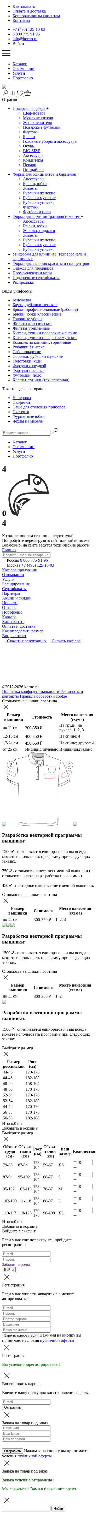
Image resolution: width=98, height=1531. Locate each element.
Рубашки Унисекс (28, 347)
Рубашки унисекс (38, 202)
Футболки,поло (37, 212)
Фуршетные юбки (29, 416)
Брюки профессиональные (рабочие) (45, 309)
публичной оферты (57, 1340)
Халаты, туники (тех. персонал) (41, 380)
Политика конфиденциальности (31, 691)
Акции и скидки (17, 598)
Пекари (29, 165)
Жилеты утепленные (31, 328)
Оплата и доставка (29, 11)
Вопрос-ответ (14, 635)
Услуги (19, 73)
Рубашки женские (39, 193)
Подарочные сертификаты (36, 277)
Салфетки (21, 402)
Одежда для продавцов (33, 268)
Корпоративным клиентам (36, 16)
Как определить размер (22, 631)
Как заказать (24, 6)
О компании (23, 68)
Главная (9, 550)
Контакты (21, 20)
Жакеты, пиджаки (39, 230)
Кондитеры (33, 160)
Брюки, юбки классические (37, 314)
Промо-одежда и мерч (32, 273)
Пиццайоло (33, 169)
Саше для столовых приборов (39, 407)
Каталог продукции (19, 570)
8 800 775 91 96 (26, 34)
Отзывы (9, 607)
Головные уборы (27, 319)
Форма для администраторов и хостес (47, 216)
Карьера (9, 617)
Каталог (20, 64)
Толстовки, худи (27, 361)
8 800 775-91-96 (34, 560)
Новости (10, 603)
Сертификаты (14, 588)
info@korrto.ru (25, 39)
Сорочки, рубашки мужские (38, 356)
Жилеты (30, 188)
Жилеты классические (32, 323)
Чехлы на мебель (28, 421)
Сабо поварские (27, 351)
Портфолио (23, 78)
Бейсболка (22, 300)
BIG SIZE (31, 151)
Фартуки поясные (28, 370)
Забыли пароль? (16, 1264)
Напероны (22, 397)
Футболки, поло (27, 375)
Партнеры (11, 593)
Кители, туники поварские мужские (45, 337)
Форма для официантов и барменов (45, 174)
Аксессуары (33, 155)
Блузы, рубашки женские (35, 304)
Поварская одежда (29, 108)
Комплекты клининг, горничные (42, 342)
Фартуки (31, 132)
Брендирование (16, 584)
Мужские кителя (38, 118)
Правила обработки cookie (43, 696)
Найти (58, 1509)
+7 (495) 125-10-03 (29, 29)
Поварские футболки (42, 127)
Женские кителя (37, 122)
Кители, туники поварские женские (45, 333)
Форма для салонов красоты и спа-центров (51, 263)
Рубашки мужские (39, 197)
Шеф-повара (34, 113)
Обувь (28, 146)
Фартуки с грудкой (29, 366)
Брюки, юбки (35, 183)
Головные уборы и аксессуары (50, 141)
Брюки (29, 136)
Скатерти (21, 412)
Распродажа (23, 282)
